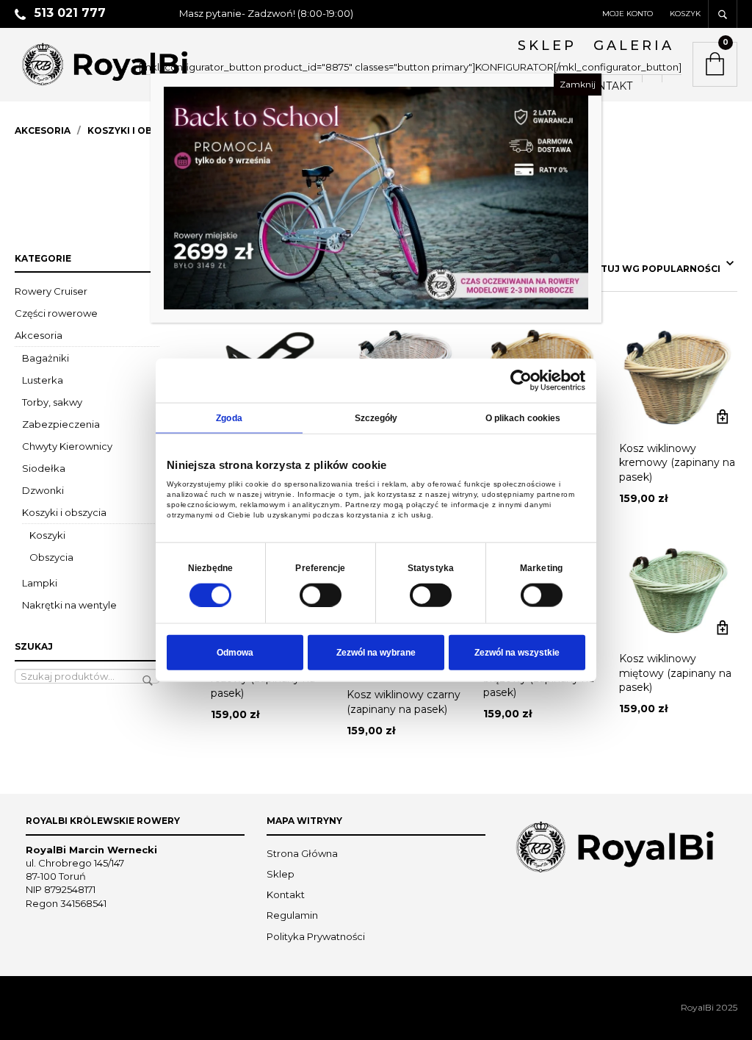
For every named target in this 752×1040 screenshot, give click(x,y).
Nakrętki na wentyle (69, 605)
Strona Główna (302, 853)
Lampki (39, 583)
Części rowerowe (56, 313)
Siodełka (43, 468)
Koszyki (47, 535)
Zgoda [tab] (229, 417)
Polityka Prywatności (316, 936)
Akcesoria (42, 130)
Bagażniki (45, 358)
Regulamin (292, 915)
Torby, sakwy (52, 402)
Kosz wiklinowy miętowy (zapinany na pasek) (675, 673)
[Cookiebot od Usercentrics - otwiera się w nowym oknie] (521, 380)
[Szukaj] (722, 14)
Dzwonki (43, 490)
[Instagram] (672, 78)
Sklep (280, 874)
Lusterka (42, 380)
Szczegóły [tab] (376, 417)
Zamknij (578, 84)
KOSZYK (685, 13)
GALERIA (633, 45)
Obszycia (51, 557)
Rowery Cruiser (51, 291)
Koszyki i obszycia (137, 130)
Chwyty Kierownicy (67, 446)
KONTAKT (607, 86)
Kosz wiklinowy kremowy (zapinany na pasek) (677, 463)
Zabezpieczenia (61, 424)
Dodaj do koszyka (722, 417)
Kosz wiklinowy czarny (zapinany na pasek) (403, 702)
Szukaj (147, 680)
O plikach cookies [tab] (523, 417)
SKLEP (547, 45)
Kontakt (286, 894)
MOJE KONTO (627, 13)
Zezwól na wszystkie (517, 653)
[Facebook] (652, 78)
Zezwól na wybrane (376, 653)
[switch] (320, 594)
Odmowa (235, 653)
